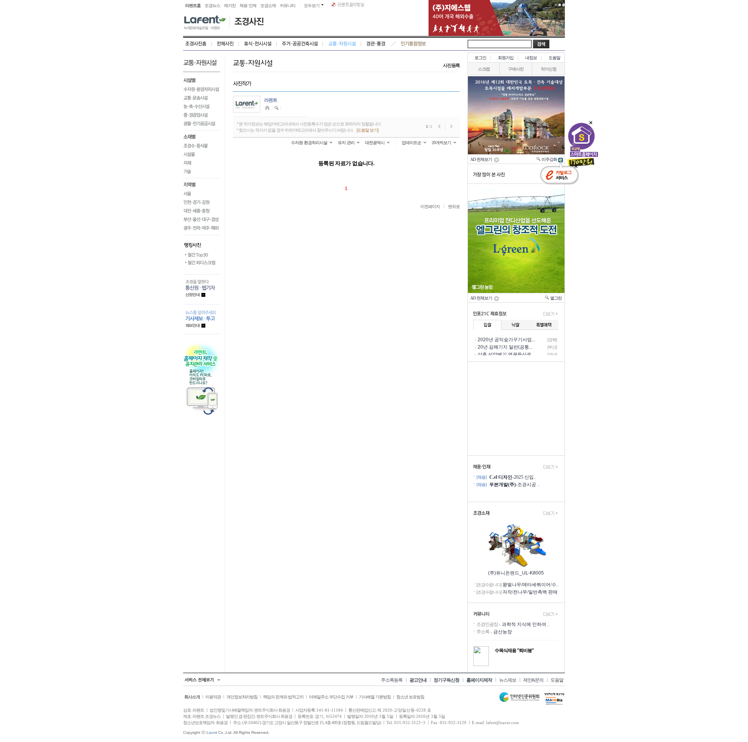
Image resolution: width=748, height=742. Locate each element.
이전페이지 (430, 206)
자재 (201, 163)
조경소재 (268, 5)
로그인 (480, 57)
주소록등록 (391, 680)
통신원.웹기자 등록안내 (201, 289)
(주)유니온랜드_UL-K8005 (516, 573)
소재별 (201, 135)
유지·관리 (346, 142)
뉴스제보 (507, 680)
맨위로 (454, 206)
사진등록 (451, 65)
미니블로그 (268, 108)
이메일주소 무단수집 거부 (331, 696)
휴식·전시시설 (258, 44)
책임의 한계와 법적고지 (283, 696)
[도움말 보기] (367, 130)
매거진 (230, 5)
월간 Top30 (201, 255)
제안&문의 (533, 680)
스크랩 (484, 69)
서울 (201, 193)
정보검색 (276, 108)
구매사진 (516, 69)
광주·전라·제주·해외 (201, 229)
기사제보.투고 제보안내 (201, 319)
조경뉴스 (212, 5)
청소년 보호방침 (410, 696)
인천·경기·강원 (201, 202)
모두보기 (311, 5)
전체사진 (225, 44)
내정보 (531, 57)
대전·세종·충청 (201, 210)
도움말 (554, 57)
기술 (201, 172)
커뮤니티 (287, 5)
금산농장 (502, 631)
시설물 (201, 154)
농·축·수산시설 (201, 106)
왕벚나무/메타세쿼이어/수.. (531, 584)
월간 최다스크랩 (201, 263)
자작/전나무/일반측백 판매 (530, 592)
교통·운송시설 (201, 97)
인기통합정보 (413, 44)
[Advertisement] (516, 409)
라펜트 (270, 100)
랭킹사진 (201, 243)
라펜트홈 (193, 5)
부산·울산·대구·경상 (201, 219)
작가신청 (548, 69)
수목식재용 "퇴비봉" (514, 650)
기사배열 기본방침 (375, 696)
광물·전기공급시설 (201, 124)
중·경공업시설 (201, 115)
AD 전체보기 (482, 159)
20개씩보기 (441, 142)
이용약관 (213, 696)
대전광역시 (375, 142)
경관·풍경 (375, 44)
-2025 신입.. (512, 477)
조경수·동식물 (201, 145)
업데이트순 (411, 142)
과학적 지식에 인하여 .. (526, 624)
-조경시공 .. (514, 484)
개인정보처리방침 (242, 696)
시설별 (201, 79)
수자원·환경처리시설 (201, 89)
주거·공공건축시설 (300, 44)
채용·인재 (248, 5)
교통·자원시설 (342, 44)
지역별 (201, 183)
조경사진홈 (197, 44)
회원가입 (505, 57)
